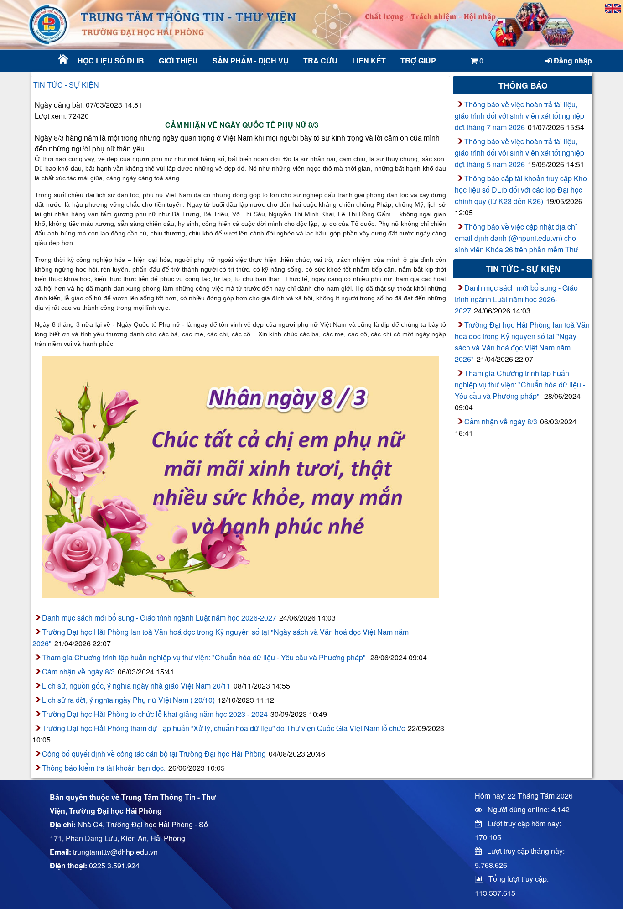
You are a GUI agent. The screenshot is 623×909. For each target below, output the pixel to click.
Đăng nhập (572, 60)
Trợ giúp (418, 60)
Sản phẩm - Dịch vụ (250, 60)
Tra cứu (320, 60)
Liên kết (369, 60)
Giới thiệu (178, 60)
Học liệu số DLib (111, 60)
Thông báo (523, 85)
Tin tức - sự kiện (66, 84)
